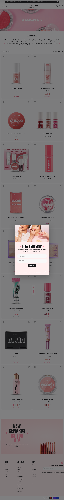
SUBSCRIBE (32, 265)
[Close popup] (47, 227)
